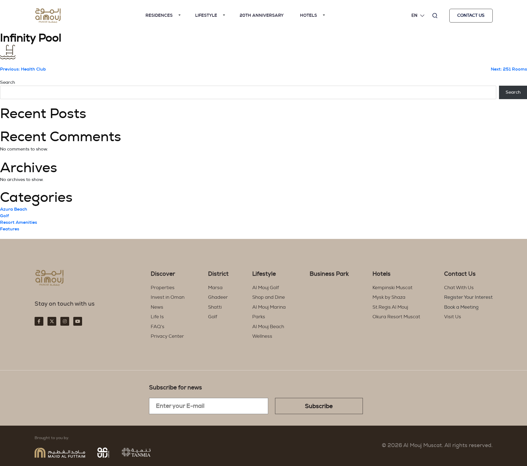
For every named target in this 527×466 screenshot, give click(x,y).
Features (9, 229)
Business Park (329, 274)
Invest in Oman (167, 297)
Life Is (157, 316)
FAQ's (157, 326)
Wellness (262, 336)
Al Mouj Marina (269, 307)
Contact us (470, 15)
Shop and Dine (268, 297)
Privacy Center (167, 336)
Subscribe (319, 406)
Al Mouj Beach (268, 326)
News (157, 307)
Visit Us (452, 316)
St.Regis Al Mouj (390, 307)
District (218, 274)
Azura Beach (13, 209)
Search (7, 82)
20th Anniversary (262, 15)
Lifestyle (206, 15)
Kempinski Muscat (392, 287)
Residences (159, 15)
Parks (258, 316)
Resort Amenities (18, 222)
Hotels (308, 15)
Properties (163, 287)
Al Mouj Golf (265, 287)
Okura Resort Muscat (396, 316)
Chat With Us (459, 287)
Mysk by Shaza (388, 297)
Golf (4, 216)
